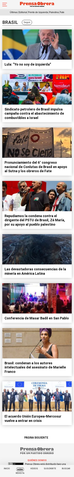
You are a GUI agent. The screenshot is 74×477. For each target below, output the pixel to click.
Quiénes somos (37, 460)
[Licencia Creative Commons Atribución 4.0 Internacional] (16, 464)
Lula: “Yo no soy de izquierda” (28, 64)
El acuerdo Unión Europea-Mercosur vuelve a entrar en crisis (33, 418)
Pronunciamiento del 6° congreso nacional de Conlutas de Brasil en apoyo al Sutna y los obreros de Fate (36, 166)
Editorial (23, 12)
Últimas (14, 12)
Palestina (54, 12)
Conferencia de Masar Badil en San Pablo (37, 318)
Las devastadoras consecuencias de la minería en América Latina (35, 271)
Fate (62, 12)
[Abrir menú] (4, 4)
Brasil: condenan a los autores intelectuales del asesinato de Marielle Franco (35, 367)
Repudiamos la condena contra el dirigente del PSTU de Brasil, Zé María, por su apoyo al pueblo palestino (35, 220)
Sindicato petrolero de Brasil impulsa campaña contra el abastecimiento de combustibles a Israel (34, 113)
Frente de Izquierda (38, 12)
